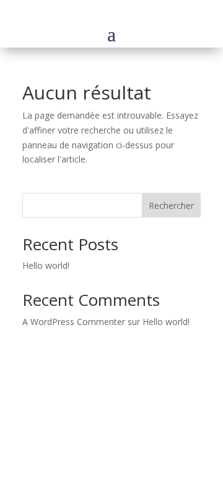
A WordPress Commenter (73, 322)
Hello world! (45, 265)
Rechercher (171, 205)
